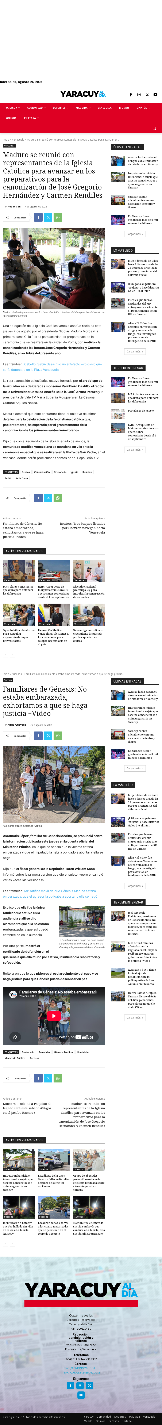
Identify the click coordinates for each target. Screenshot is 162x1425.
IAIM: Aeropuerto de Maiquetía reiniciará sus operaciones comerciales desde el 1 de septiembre (53, 592)
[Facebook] (130, 95)
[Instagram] (138, 95)
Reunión (87, 472)
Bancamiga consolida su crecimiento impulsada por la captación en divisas (88, 636)
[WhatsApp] (58, 217)
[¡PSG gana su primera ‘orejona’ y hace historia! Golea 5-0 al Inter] (118, 287)
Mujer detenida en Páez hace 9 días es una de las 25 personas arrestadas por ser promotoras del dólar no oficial (143, 268)
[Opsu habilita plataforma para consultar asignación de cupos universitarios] (19, 615)
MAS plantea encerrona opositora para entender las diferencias (18, 590)
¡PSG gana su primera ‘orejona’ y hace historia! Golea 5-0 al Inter (143, 287)
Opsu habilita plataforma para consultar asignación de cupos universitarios (19, 636)
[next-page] (12, 654)
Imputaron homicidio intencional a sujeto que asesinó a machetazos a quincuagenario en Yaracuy (143, 180)
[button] (154, 128)
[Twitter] (147, 95)
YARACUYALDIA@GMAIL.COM (82, 1372)
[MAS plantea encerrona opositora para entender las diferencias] (19, 571)
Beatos (26, 472)
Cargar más (133, 234)
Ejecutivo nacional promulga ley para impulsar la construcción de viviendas (88, 592)
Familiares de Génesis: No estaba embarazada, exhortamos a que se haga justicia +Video (23, 530)
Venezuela (18, 139)
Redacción (14, 206)
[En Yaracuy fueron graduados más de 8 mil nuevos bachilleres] (118, 220)
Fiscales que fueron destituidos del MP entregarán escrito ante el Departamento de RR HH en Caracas (143, 307)
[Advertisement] (81, 29)
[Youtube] (155, 95)
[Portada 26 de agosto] (118, 414)
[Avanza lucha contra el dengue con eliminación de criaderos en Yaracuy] (118, 161)
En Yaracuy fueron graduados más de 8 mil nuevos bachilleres (143, 219)
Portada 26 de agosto (141, 410)
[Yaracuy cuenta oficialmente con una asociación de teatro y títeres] (118, 200)
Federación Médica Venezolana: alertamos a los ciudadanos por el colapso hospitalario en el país (53, 637)
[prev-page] (5, 654)
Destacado (60, 472)
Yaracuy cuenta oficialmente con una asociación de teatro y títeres (141, 202)
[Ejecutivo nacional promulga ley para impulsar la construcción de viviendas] (89, 571)
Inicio (6, 139)
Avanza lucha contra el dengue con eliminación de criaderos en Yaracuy (143, 161)
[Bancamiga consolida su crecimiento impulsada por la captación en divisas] (89, 615)
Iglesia (74, 472)
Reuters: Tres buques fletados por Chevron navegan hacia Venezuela (82, 527)
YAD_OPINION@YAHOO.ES (81, 1368)
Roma (8, 478)
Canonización (42, 472)
